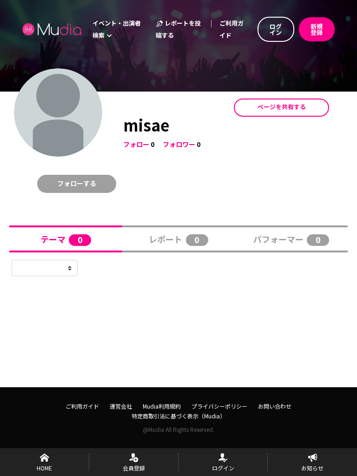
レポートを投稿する (178, 29)
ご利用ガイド (231, 29)
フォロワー (179, 144)
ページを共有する (282, 106)
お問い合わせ (274, 406)
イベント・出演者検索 (117, 29)
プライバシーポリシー (219, 406)
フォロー (136, 144)
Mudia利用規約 (162, 406)
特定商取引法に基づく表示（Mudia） (178, 416)
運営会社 (121, 406)
